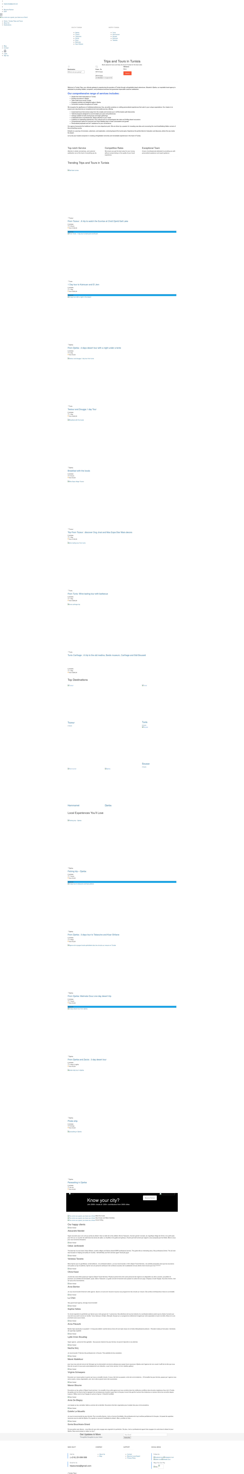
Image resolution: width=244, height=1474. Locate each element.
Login (5, 53)
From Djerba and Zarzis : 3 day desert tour (87, 1059)
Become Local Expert (133, 1456)
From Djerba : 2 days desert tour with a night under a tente (94, 347)
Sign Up (6, 55)
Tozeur (77, 34)
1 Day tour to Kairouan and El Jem (83, 284)
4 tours (70, 726)
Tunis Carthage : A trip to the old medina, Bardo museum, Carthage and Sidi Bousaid (107, 655)
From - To (99, 69)
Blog (5, 46)
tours (80, 112)
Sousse (114, 36)
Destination (71, 69)
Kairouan (115, 38)
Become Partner (9, 9)
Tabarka (114, 40)
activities (80, 102)
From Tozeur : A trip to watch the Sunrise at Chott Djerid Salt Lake (98, 221)
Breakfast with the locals (79, 470)
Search (127, 73)
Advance (126, 67)
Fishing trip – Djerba (77, 871)
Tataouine (78, 36)
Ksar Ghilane (79, 44)
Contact (6, 48)
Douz (76, 40)
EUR (5, 11)
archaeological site (113, 119)
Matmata (78, 42)
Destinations (8, 25)
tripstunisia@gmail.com (11, 4)
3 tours (144, 767)
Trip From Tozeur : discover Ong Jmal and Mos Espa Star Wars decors (100, 532)
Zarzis (77, 38)
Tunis (114, 32)
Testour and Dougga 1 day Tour (82, 409)
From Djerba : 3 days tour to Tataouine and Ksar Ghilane (93, 934)
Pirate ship (72, 1120)
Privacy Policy (131, 1458)
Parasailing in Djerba (77, 1182)
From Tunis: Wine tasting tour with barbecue (88, 593)
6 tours (144, 725)
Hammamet (116, 34)
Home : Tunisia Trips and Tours (13, 21)
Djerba (77, 32)
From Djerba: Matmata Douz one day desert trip (89, 995)
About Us (6, 23)
